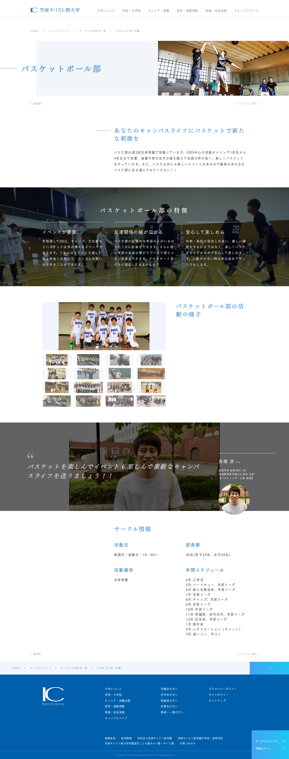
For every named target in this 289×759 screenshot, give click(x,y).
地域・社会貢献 (216, 11)
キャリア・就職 (158, 11)
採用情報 (126, 738)
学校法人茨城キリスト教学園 (154, 738)
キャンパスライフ (246, 11)
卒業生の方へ (169, 706)
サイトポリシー (219, 694)
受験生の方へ (169, 688)
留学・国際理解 (187, 11)
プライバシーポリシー (223, 688)
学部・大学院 (131, 11)
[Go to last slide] (67, 326)
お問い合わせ (187, 743)
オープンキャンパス (267, 741)
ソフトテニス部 (246, 103)
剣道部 (37, 103)
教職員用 (110, 738)
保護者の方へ (169, 700)
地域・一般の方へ (172, 712)
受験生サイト (263, 748)
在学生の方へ (169, 694)
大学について (106, 11)
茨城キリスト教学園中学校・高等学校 (200, 738)
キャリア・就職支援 (118, 700)
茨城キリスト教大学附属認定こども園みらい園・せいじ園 (139, 743)
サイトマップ (217, 700)
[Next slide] (141, 326)
